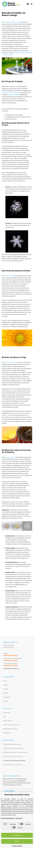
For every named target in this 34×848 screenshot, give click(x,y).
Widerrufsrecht (7, 720)
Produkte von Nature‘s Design (13, 22)
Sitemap (5, 701)
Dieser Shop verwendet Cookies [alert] (17, 794)
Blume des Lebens (9, 457)
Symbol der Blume (13, 94)
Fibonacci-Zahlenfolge (11, 362)
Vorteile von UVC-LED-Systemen (12, 756)
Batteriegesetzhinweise (10, 729)
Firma (5, 681)
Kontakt (5, 685)
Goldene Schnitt (9, 276)
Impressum (6, 712)
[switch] (6, 824)
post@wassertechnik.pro (11, 668)
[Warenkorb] (31, 4)
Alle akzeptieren (17, 835)
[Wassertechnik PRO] (11, 4)
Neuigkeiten (7, 697)
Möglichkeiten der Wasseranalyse (13, 748)
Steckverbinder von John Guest (12, 764)
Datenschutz (7, 733)
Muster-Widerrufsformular (11, 725)
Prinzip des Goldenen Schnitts (11, 92)
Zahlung (5, 689)
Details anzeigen (17, 846)
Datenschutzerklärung (9, 781)
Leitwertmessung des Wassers (12, 744)
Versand (5, 693)
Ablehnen (17, 841)
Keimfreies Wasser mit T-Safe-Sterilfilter (15, 752)
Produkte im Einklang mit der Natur (14, 760)
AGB (4, 716)
